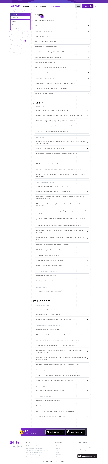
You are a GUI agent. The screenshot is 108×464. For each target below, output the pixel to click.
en (96, 6)
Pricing (35, 6)
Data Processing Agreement (84, 450)
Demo (58, 448)
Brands (14, 25)
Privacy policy (80, 452)
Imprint (79, 446)
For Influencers (55, 6)
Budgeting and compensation (34, 452)
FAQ (57, 452)
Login (78, 6)
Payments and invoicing (33, 455)
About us (58, 455)
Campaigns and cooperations (34, 448)
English (79, 442)
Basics (14, 21)
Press (57, 457)
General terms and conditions (84, 448)
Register (86, 6)
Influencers (15, 28)
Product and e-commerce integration (37, 450)
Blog (57, 450)
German (85, 442)
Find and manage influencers (34, 446)
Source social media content (34, 457)
